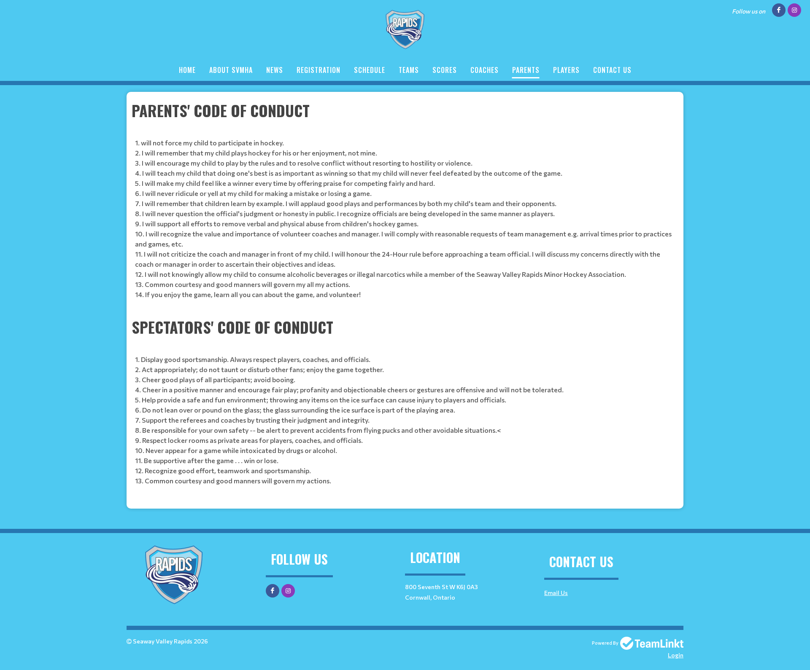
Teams (409, 70)
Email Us (556, 592)
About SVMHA (231, 70)
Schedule (369, 70)
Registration (318, 70)
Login (675, 655)
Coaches (484, 70)
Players (566, 70)
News (274, 70)
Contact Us (612, 70)
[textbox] (405, 201)
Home (187, 70)
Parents (526, 70)
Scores (444, 70)
